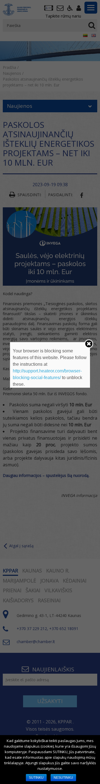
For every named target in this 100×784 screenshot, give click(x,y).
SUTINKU (36, 778)
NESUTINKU (63, 778)
